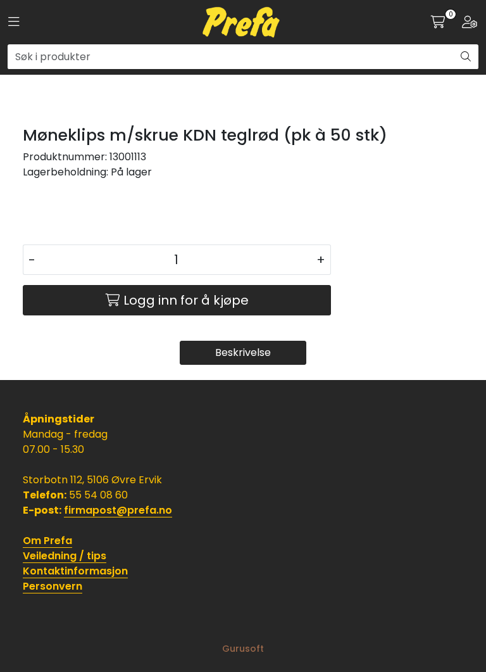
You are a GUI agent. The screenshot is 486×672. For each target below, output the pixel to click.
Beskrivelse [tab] (243, 352)
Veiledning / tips (64, 555)
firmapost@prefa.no (118, 510)
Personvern (52, 586)
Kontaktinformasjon (75, 571)
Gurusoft (243, 648)
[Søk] (465, 57)
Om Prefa (47, 540)
